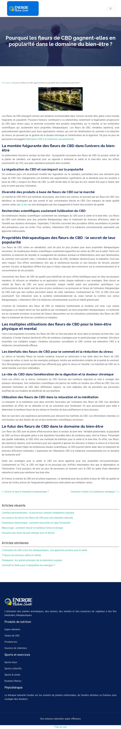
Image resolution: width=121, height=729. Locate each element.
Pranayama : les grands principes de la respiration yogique (32, 560)
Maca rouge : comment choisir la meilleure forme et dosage (32, 527)
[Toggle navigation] (110, 8)
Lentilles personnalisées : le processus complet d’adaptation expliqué (38, 512)
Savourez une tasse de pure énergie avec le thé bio (28, 532)
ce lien (24, 204)
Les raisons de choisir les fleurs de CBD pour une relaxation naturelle (37, 517)
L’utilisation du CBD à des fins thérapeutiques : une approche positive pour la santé (44, 550)
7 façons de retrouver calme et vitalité (21, 555)
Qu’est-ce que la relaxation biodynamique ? (26, 491)
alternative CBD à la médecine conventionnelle (50, 139)
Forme (7, 83)
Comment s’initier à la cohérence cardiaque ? (94, 491)
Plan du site (60, 727)
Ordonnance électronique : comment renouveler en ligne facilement (36, 522)
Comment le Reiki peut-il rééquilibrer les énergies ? (28, 565)
